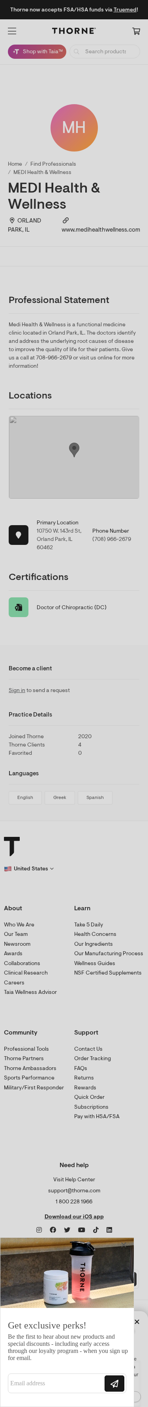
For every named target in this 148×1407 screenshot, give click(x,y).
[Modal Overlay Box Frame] (67, 1322)
